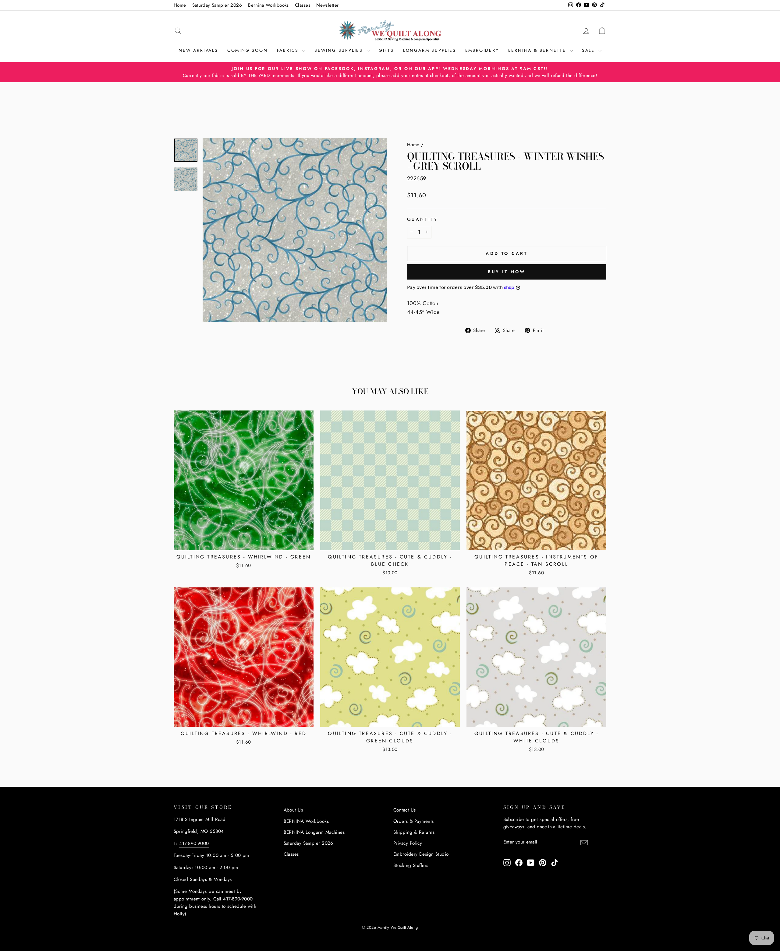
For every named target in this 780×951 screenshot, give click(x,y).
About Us (293, 810)
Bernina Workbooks (268, 5)
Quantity (422, 219)
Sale (589, 50)
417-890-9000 (194, 843)
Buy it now (507, 272)
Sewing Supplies (339, 50)
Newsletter (327, 5)
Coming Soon (247, 50)
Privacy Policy (407, 843)
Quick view (243, 542)
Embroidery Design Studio (421, 854)
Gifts (386, 50)
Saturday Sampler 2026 (217, 5)
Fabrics (289, 50)
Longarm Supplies (429, 50)
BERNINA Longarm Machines (314, 832)
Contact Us (404, 810)
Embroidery (482, 50)
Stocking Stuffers (410, 865)
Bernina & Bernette (538, 50)
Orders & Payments (413, 821)
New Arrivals (198, 50)
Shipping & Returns (413, 832)
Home (180, 5)
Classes (302, 5)
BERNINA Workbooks (306, 821)
